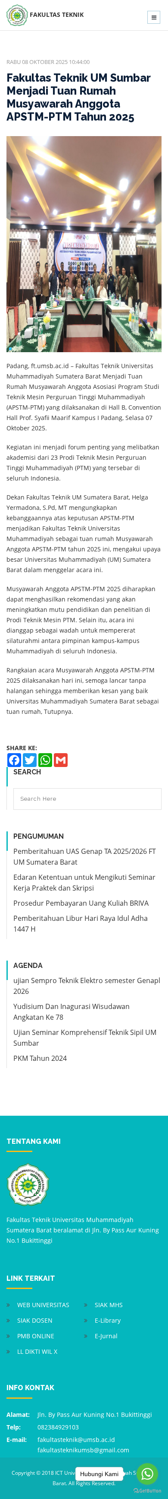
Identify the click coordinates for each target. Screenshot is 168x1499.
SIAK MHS (109, 1305)
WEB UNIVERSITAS (43, 1305)
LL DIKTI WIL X (37, 1351)
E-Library (108, 1320)
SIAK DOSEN (35, 1320)
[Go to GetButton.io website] (147, 1490)
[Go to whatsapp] (147, 1474)
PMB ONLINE (35, 1336)
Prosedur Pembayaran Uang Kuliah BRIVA (81, 903)
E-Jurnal (106, 1336)
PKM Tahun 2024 (40, 1058)
